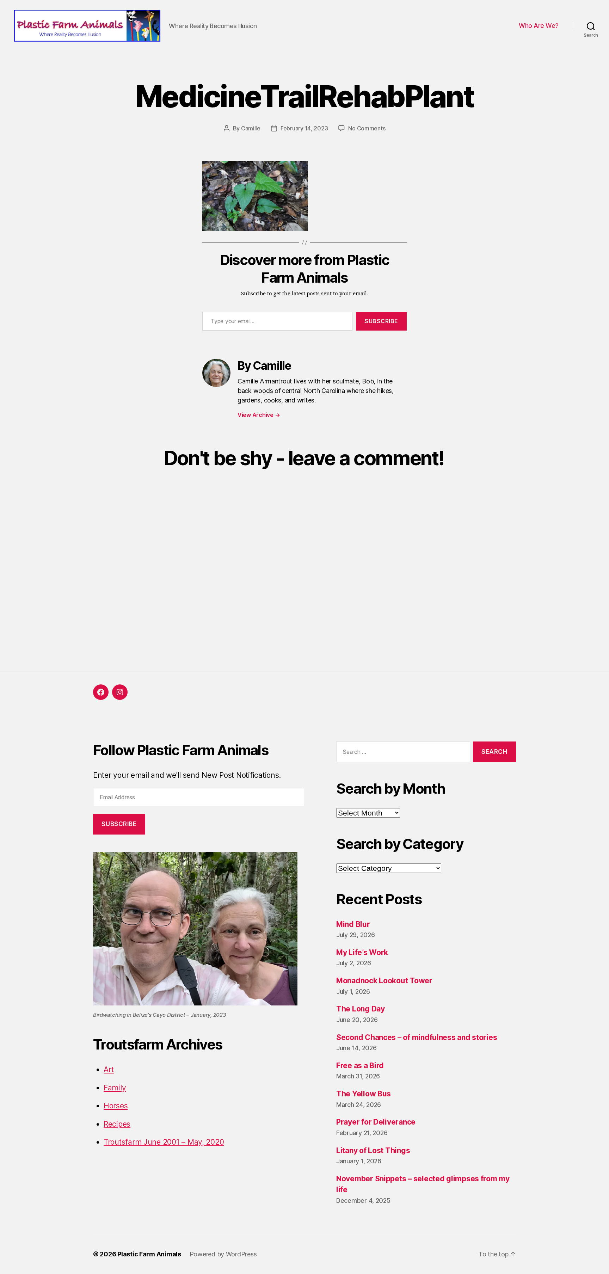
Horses (116, 1105)
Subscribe (381, 321)
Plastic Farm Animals (149, 1254)
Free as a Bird (360, 1065)
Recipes (117, 1124)
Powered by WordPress (223, 1254)
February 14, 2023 (304, 128)
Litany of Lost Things (373, 1150)
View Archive (259, 414)
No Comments (366, 128)
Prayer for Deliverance (376, 1122)
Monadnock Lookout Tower (384, 980)
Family (115, 1087)
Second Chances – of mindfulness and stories (416, 1037)
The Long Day (360, 1008)
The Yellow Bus (363, 1093)
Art (109, 1069)
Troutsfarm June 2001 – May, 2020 (164, 1142)
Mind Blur (353, 924)
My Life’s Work (362, 952)
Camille (250, 128)
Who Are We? (539, 25)
